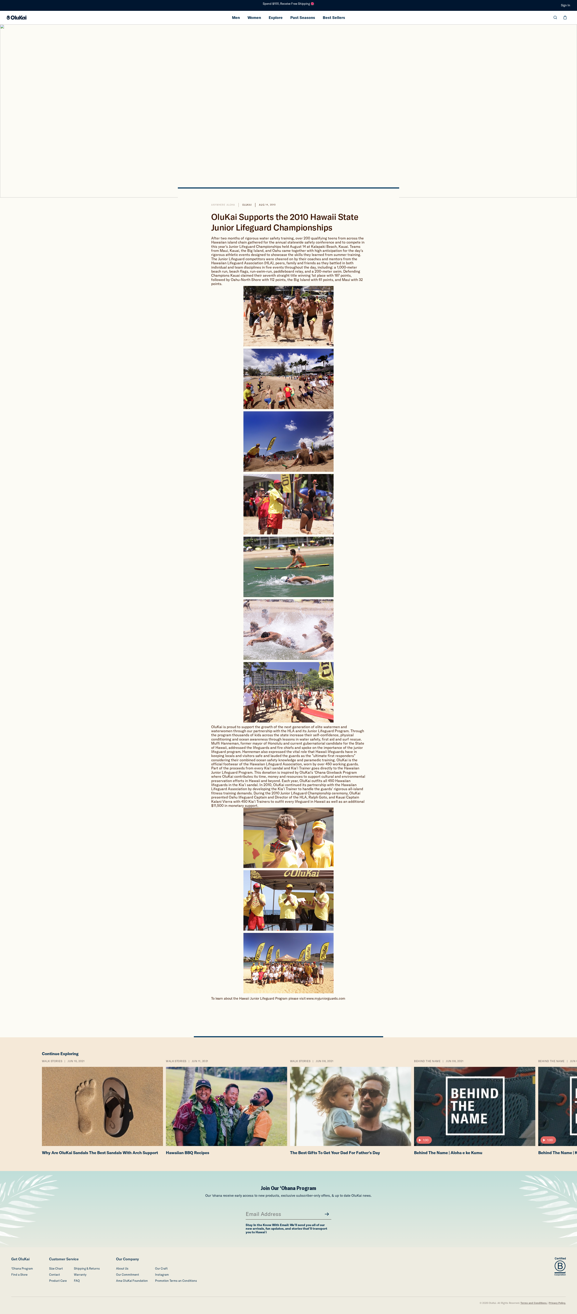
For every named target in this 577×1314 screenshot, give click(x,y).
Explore (276, 17)
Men (236, 17)
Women (254, 17)
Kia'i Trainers (259, 801)
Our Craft (161, 1268)
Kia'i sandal (273, 768)
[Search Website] (555, 17)
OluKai (247, 204)
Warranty (80, 1274)
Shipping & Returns (87, 1268)
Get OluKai (20, 1259)
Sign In (565, 5)
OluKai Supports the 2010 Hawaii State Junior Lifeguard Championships (284, 222)
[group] (102, 1108)
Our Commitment (127, 1274)
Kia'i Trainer (301, 768)
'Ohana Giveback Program (335, 772)
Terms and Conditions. (533, 1303)
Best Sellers (334, 17)
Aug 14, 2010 (267, 204)
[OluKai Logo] (16, 17)
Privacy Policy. (557, 1303)
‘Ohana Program (22, 1268)
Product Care (58, 1280)
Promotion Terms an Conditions (176, 1280)
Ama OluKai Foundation (132, 1280)
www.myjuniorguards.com (325, 998)
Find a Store (19, 1274)
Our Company (127, 1259)
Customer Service (64, 1259)
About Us (122, 1268)
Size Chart (56, 1268)
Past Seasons (302, 17)
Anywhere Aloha (223, 204)
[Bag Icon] (565, 17)
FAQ (77, 1280)
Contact (54, 1274)
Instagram (162, 1274)
